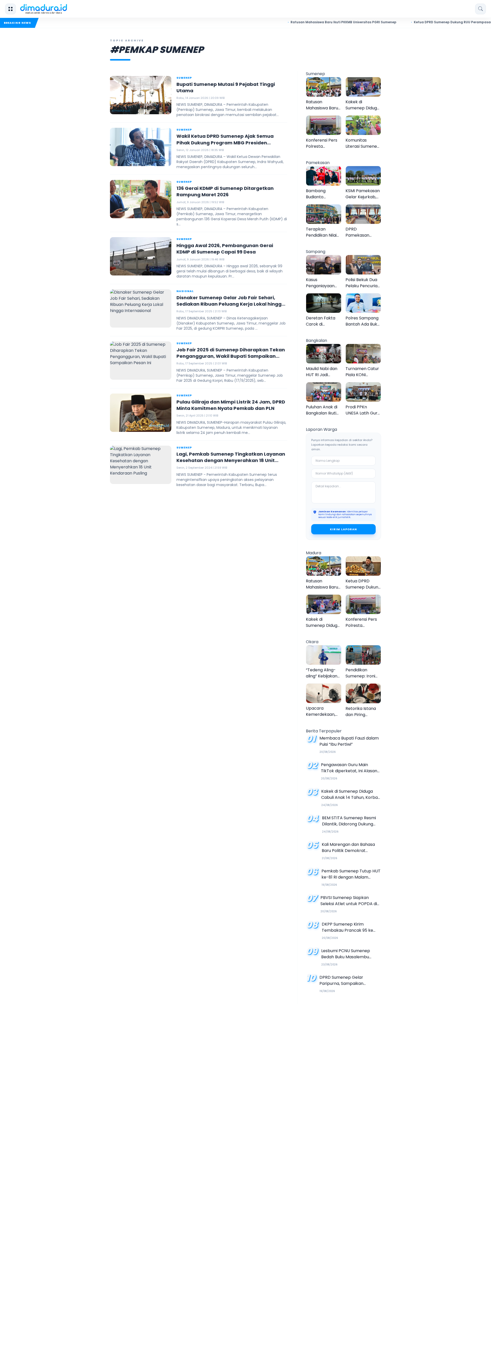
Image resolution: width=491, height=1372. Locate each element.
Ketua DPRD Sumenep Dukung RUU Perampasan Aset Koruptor (434, 22)
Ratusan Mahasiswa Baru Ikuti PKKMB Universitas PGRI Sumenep (312, 22)
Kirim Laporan (343, 529)
